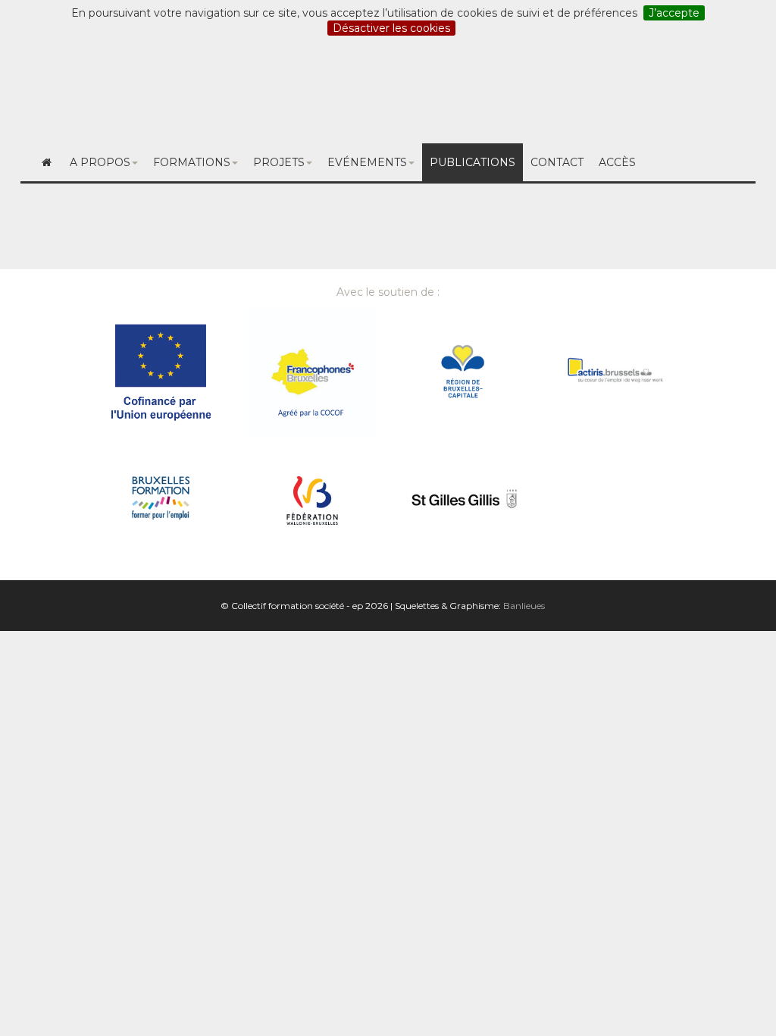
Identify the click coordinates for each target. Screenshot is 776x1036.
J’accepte (674, 13)
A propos (100, 162)
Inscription (388, 92)
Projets (279, 162)
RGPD (663, 92)
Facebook (465, 92)
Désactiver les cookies (391, 28)
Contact (729, 92)
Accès (617, 162)
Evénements (367, 162)
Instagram (542, 92)
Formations (191, 162)
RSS (607, 92)
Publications (472, 162)
